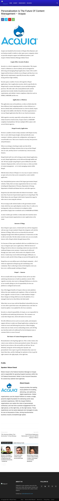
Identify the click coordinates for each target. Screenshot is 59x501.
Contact (52, 499)
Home (10, 3)
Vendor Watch (22, 3)
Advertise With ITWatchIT (30, 499)
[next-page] (4, 464)
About (22, 499)
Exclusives (29, 3)
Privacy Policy (46, 499)
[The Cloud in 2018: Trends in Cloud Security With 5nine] (19, 450)
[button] (57, 3)
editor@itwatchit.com (27, 493)
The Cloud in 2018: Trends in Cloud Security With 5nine (18, 457)
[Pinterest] (9, 19)
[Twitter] (6, 19)
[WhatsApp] (13, 19)
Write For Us (39, 499)
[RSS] (52, 486)
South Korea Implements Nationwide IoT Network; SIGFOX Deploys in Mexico (30, 436)
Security (15, 3)
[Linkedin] (45, 486)
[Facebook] (2, 19)
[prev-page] (2, 464)
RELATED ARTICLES (7, 443)
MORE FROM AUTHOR (18, 443)
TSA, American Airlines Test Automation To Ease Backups (8, 435)
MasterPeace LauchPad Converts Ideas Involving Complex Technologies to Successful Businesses (32, 458)
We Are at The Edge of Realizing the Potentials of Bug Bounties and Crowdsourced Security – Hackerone (6, 458)
